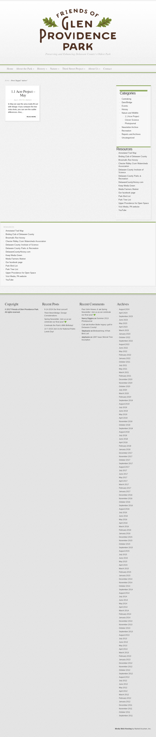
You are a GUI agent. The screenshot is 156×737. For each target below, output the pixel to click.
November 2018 (125, 421)
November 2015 (125, 541)
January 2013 (124, 660)
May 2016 (123, 519)
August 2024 (124, 309)
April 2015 (123, 565)
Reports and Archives (131, 134)
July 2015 (123, 555)
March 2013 (124, 653)
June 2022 (123, 348)
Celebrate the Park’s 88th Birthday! (58, 325)
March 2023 (124, 330)
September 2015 (126, 548)
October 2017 (124, 460)
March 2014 (124, 611)
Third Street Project (73, 68)
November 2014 (125, 583)
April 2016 (123, 523)
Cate (84, 325)
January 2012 (124, 702)
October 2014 (124, 586)
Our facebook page (127, 193)
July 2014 (123, 597)
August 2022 (124, 344)
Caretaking (126, 99)
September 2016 (126, 505)
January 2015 (124, 576)
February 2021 (125, 376)
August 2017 (124, 467)
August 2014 (124, 593)
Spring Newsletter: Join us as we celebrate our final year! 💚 (96, 312)
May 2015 (123, 562)
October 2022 (124, 337)
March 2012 (124, 695)
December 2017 (125, 453)
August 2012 (124, 677)
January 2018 (124, 449)
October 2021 (124, 362)
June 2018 (123, 439)
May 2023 (123, 323)
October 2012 (124, 670)
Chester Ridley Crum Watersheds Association (26, 241)
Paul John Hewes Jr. (90, 309)
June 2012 (123, 684)
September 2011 (126, 716)
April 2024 (123, 313)
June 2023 (123, 320)
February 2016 (125, 530)
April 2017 (123, 481)
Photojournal (130, 123)
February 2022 (125, 355)
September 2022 (126, 341)
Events (125, 106)
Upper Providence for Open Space (134, 203)
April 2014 (123, 607)
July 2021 (123, 365)
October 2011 (124, 712)
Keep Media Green (127, 186)
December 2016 (125, 495)
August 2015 (124, 551)
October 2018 (124, 425)
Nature (54, 68)
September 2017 (126, 463)
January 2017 (124, 491)
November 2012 (125, 667)
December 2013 (125, 621)
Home (10, 68)
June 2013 (123, 642)
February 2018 (125, 446)
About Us (94, 68)
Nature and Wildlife (130, 113)
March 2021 (124, 372)
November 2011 (125, 709)
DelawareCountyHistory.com (131, 182)
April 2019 (123, 418)
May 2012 (123, 688)
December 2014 (125, 579)
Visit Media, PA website (129, 207)
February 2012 (125, 698)
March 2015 (124, 569)
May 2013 (123, 646)
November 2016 (125, 498)
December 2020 (125, 379)
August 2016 (124, 509)
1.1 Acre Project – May (23, 93)
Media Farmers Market (128, 189)
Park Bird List (125, 196)
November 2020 (125, 383)
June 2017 (123, 474)
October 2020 (124, 386)
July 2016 (123, 512)
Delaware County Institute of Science (22, 245)
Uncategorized (128, 138)
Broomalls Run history (128, 160)
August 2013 (124, 635)
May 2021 (123, 369)
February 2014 (125, 614)
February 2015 (125, 572)
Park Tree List (125, 200)
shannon (28, 100)
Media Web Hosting (123, 729)
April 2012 (123, 691)
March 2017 (124, 484)
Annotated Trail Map (127, 153)
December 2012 (125, 663)
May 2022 (123, 351)
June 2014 (123, 600)
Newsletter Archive (130, 127)
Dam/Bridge (127, 102)
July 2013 (123, 639)
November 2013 (125, 625)
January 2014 (124, 618)
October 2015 (124, 544)
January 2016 (124, 533)
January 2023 (124, 334)
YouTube (122, 210)
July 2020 (123, 390)
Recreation (126, 131)
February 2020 (125, 397)
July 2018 (123, 435)
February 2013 (125, 656)
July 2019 (123, 407)
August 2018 (124, 432)
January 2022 (124, 358)
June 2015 (123, 558)
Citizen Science (132, 120)
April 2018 (123, 442)
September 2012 (126, 674)
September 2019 (126, 400)
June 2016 (123, 516)
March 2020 (124, 393)
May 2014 (123, 604)
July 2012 (123, 681)
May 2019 (123, 414)
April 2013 (123, 649)
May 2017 (123, 477)
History (42, 68)
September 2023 (126, 316)
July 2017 (123, 470)
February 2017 (125, 488)
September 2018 (126, 428)
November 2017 (125, 456)
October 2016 (124, 502)
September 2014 (126, 590)
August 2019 (124, 404)
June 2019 (123, 411)
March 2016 (124, 526)
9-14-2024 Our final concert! (55, 309)
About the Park (25, 68)
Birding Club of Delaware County (133, 156)
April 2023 (123, 327)
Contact (107, 68)
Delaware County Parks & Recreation (22, 248)
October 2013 (124, 628)
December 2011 (125, 705)
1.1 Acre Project (132, 116)
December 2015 (125, 537)
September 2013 (126, 632)
